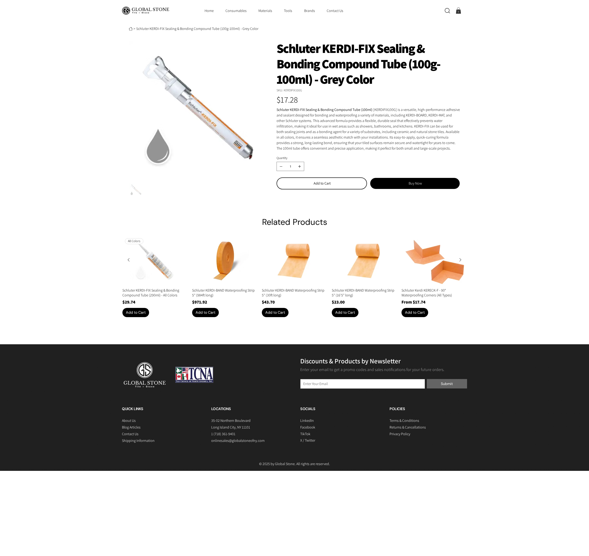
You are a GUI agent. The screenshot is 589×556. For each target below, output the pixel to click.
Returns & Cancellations (408, 427)
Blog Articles (131, 427)
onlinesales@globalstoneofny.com (238, 440)
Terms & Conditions (404, 420)
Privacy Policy (400, 433)
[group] (294, 276)
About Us (129, 420)
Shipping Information (138, 440)
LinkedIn (307, 420)
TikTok (305, 433)
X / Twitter (307, 440)
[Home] (131, 28)
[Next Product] (460, 260)
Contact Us (130, 433)
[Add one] (299, 166)
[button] (447, 10)
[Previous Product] (128, 260)
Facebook (307, 427)
